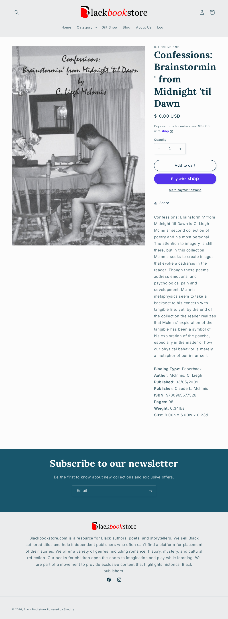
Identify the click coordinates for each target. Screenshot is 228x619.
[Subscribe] (151, 490)
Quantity (160, 139)
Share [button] (164, 203)
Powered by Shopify (60, 609)
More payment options (185, 190)
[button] (17, 12)
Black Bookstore (35, 609)
